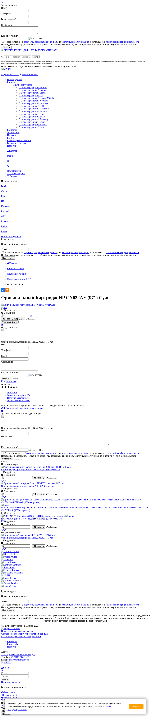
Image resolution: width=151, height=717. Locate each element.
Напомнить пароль (10, 682)
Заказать (6, 47)
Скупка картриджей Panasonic (34, 108)
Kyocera (5, 206)
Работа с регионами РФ (19, 140)
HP (2, 201)
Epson (4, 196)
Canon (4, 191)
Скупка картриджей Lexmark (33, 103)
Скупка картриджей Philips (32, 114)
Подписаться (8, 258)
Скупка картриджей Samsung (33, 119)
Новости (11, 146)
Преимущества (14, 79)
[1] (3, 387)
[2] (5, 387)
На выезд (11, 135)
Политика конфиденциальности (17, 631)
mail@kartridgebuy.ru (19, 659)
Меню (10, 156)
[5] (14, 387)
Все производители (11, 236)
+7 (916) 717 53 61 (10, 74)
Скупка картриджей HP (31, 95)
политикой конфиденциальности (122, 42)
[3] (8, 387)
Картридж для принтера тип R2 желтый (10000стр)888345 (30, 469)
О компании (13, 132)
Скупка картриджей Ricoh (32, 116)
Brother (4, 186)
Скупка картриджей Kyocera (33, 100)
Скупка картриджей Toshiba (33, 124)
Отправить (7, 459)
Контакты (12, 130)
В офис (10, 138)
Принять (136, 706)
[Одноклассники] (7, 290)
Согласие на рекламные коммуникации (21, 636)
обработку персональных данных (40, 42)
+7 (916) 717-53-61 (20, 657)
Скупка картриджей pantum (33, 111)
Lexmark (5, 211)
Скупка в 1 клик (10, 322)
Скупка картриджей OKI (31, 106)
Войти (5, 679)
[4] (11, 387)
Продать (6, 378)
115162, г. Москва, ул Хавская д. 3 (18, 654)
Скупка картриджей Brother (33, 87)
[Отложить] (3, 480)
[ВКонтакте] (3, 290)
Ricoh (4, 231)
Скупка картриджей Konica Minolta (36, 98)
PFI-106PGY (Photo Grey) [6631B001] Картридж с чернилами (31, 518)
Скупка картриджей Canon (32, 90)
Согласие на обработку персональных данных (24, 633)
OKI (3, 216)
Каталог (11, 82)
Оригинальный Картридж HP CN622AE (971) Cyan (27, 537)
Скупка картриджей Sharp (32, 122)
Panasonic (6, 221)
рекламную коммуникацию (75, 42)
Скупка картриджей (23, 84)
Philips (4, 226)
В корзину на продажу (14, 319)
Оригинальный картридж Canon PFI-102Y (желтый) (27, 486)
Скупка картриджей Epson (32, 92)
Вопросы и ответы (16, 143)
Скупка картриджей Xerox (32, 127)
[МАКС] (6, 69)
